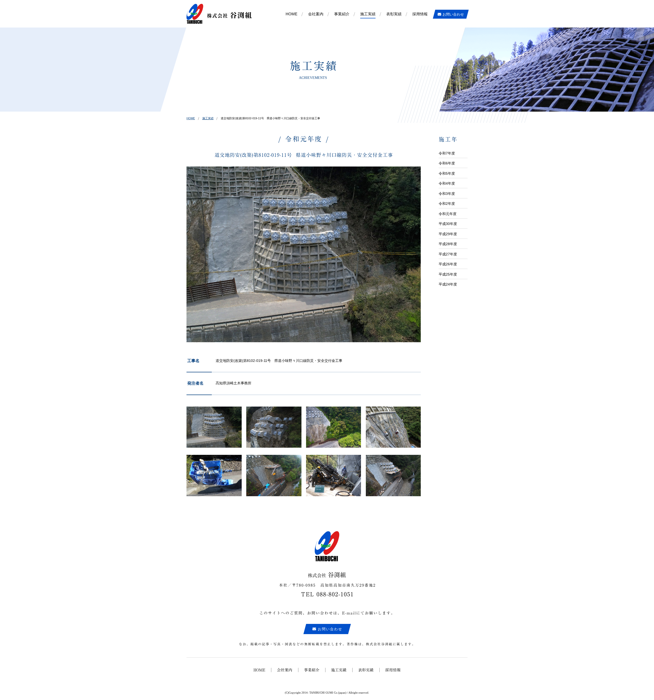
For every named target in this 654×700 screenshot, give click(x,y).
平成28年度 (448, 244)
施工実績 (368, 14)
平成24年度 (448, 284)
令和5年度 (447, 173)
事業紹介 (341, 14)
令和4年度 (447, 183)
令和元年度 (448, 214)
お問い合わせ (453, 14)
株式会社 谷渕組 (219, 14)
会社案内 (315, 14)
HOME (291, 14)
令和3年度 (447, 194)
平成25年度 (448, 274)
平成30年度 (448, 224)
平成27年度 (448, 254)
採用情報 (420, 14)
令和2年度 (447, 203)
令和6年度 (447, 163)
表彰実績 (394, 14)
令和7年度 (447, 153)
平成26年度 (448, 264)
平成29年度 (448, 234)
